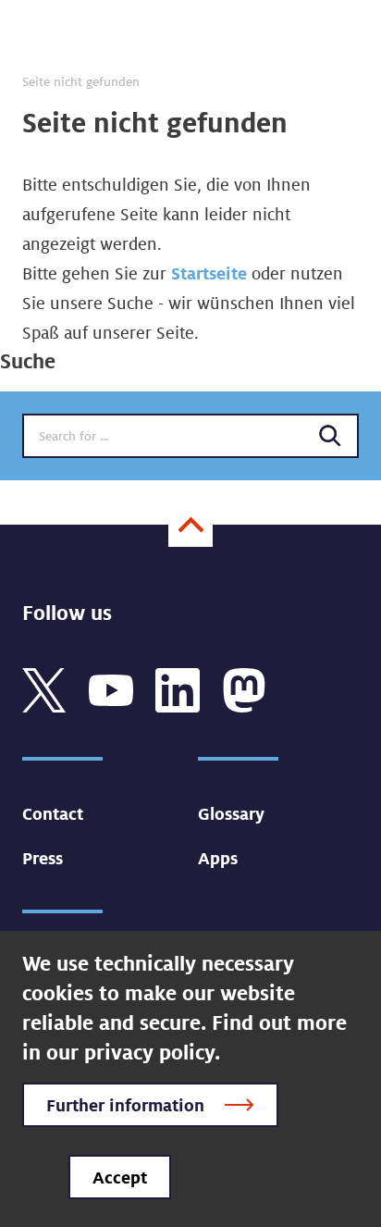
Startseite (209, 273)
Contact (52, 813)
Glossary (231, 813)
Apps (218, 858)
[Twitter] (44, 688)
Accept (119, 1177)
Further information (125, 1105)
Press (42, 858)
